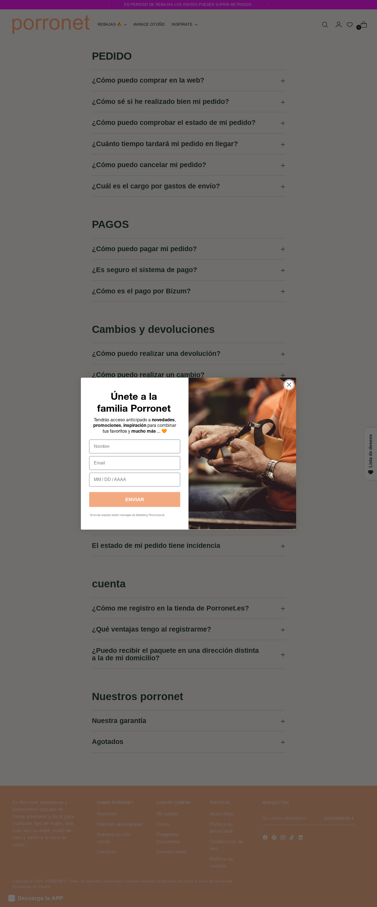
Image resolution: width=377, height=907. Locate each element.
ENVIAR (134, 499)
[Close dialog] (289, 385)
